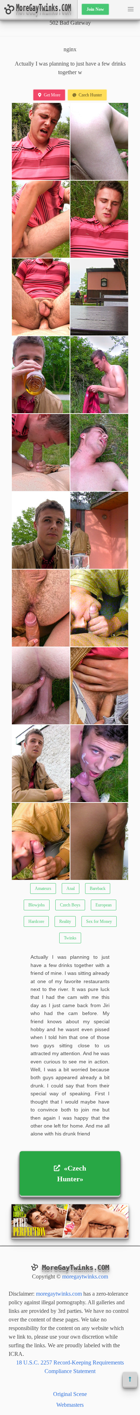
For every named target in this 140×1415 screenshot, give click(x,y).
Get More (52, 94)
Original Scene (70, 1394)
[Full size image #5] (99, 296)
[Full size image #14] (41, 685)
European (103, 904)
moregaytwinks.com (85, 1276)
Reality (65, 921)
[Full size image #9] (99, 452)
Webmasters (70, 1405)
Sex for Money (99, 921)
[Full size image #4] (41, 296)
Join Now (95, 9)
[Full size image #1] (99, 141)
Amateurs (43, 888)
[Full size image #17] (99, 763)
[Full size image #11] (99, 530)
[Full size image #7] (99, 374)
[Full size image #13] (99, 608)
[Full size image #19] (99, 841)
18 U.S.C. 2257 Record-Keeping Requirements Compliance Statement (70, 1366)
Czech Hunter (90, 94)
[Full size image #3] (99, 219)
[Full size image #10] (41, 530)
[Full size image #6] (41, 374)
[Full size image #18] (41, 841)
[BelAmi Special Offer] (70, 1236)
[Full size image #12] (41, 608)
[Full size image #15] (99, 685)
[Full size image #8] (41, 452)
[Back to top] (130, 1379)
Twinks (70, 937)
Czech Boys (70, 904)
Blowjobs (36, 904)
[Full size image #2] (41, 219)
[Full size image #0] (41, 141)
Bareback (98, 888)
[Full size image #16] (41, 763)
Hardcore (36, 921)
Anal (70, 888)
